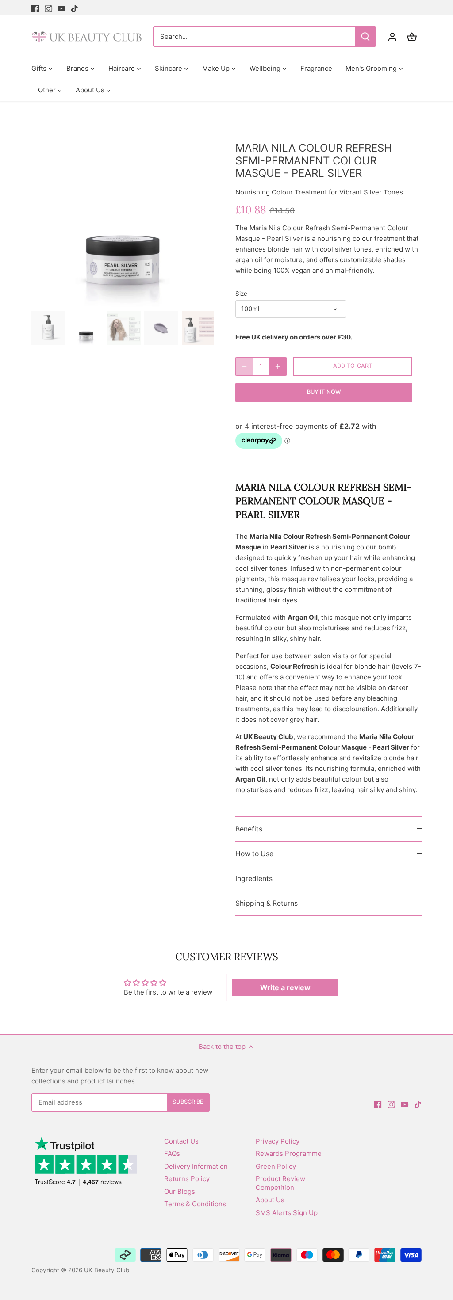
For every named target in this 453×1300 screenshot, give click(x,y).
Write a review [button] (285, 987)
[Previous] (45, 216)
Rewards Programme (289, 1153)
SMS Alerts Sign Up (287, 1213)
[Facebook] (35, 7)
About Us (270, 1200)
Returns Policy (187, 1178)
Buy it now (324, 392)
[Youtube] (61, 7)
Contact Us (181, 1141)
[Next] (201, 216)
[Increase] (277, 366)
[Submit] (365, 36)
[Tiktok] (74, 7)
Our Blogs (179, 1191)
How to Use (254, 854)
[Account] (392, 36)
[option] (122, 216)
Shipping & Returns (266, 903)
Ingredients (254, 878)
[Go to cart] (412, 36)
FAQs (172, 1153)
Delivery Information (196, 1166)
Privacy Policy (277, 1141)
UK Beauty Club (106, 1269)
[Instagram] (48, 7)
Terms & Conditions (195, 1204)
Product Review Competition (280, 1183)
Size (241, 293)
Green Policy (276, 1166)
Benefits (248, 829)
